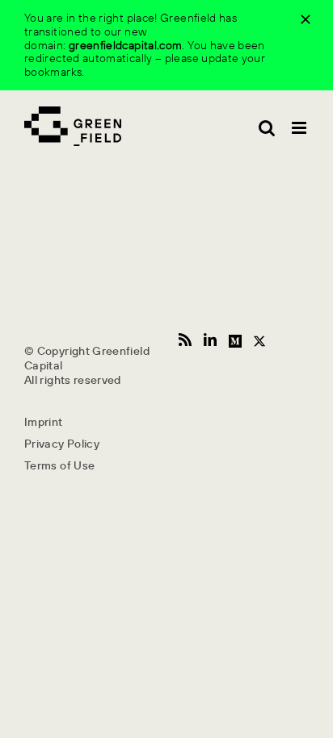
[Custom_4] (235, 339)
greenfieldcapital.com (126, 45)
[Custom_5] (259, 339)
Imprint (43, 422)
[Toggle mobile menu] (300, 127)
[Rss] (185, 339)
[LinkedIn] (210, 339)
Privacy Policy (61, 443)
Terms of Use (59, 465)
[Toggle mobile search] (267, 127)
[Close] (305, 19)
